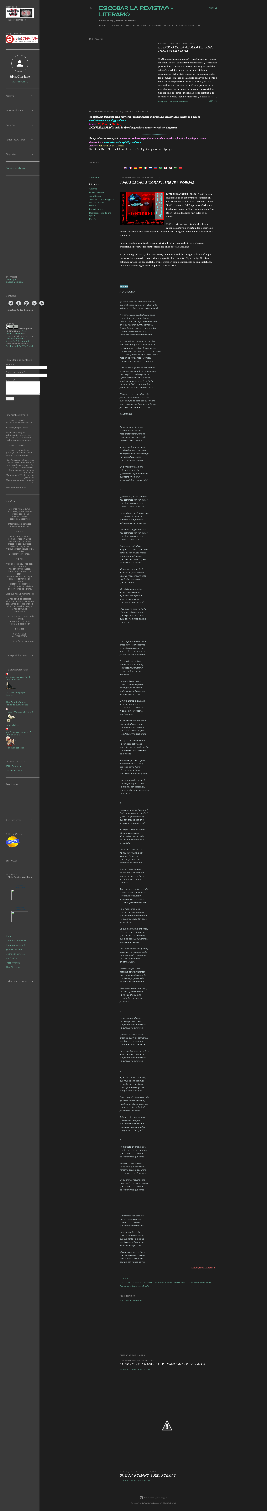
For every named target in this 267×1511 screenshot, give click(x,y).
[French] (130, 167)
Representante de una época (131, 1286)
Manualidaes (186, 25)
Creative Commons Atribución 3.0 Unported (17, 339)
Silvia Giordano (20, 76)
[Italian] (146, 167)
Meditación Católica (15, 954)
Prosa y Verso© (13, 963)
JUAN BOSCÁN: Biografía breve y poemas (101, 200)
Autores (93, 189)
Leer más (213, 101)
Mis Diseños (11, 958)
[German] (136, 167)
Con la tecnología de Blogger (155, 1498)
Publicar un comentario (178, 102)
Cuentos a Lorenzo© (16, 940)
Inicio (102, 25)
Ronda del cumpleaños (17, 705)
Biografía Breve (96, 192)
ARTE (174, 25)
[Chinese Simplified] (181, 167)
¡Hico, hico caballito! (15, 748)
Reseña (93, 219)
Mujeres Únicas (160, 25)
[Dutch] (151, 167)
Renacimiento (96, 209)
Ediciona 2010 (20, 888)
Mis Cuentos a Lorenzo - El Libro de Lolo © (19, 733)
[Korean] (171, 167)
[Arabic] (176, 167)
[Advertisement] (167, 275)
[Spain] (141, 167)
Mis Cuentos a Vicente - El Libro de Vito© (18, 678)
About (9, 936)
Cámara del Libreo (14, 770)
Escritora (20, 886)
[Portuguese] (161, 167)
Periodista (20, 907)
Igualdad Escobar (14, 949)
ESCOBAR (126, 25)
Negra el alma (12, 725)
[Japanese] (166, 167)
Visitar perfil (20, 82)
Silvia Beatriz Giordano (16, 332)
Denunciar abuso (15, 168)
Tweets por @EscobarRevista (14, 280)
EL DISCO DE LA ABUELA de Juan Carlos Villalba (185, 49)
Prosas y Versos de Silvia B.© (19, 712)
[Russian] (156, 167)
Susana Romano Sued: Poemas (148, 1475)
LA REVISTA (113, 25)
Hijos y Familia (141, 25)
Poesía (92, 205)
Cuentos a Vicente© (15, 945)
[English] (125, 167)
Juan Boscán (95, 196)
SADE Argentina (13, 766)
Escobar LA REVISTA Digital (19, 346)
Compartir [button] (162, 102)
